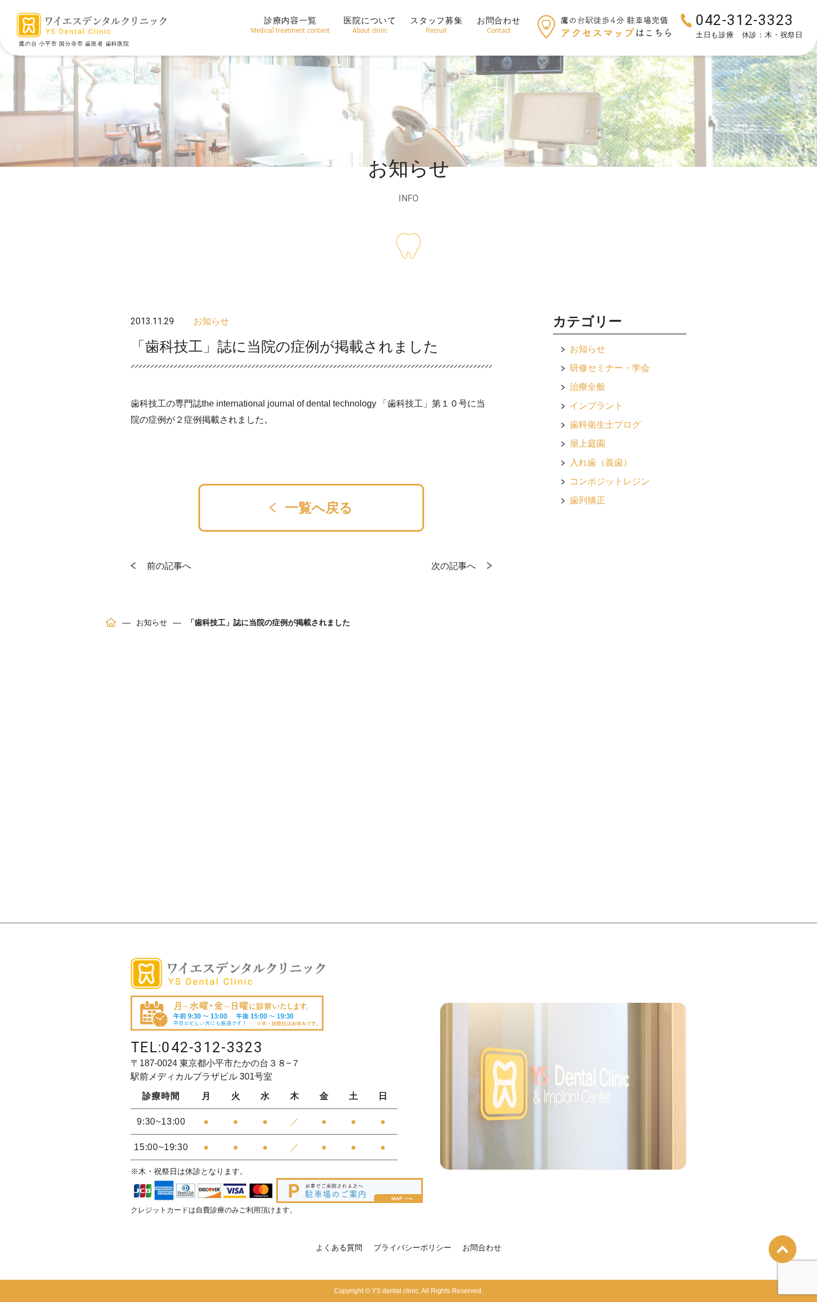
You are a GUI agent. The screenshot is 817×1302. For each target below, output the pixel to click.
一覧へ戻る (317, 507)
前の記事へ (169, 566)
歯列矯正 (587, 500)
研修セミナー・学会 (610, 368)
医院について (369, 25)
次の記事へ (453, 566)
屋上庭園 (587, 443)
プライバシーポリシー (412, 1247)
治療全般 (587, 387)
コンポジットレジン (610, 481)
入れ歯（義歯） (601, 462)
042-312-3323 (745, 20)
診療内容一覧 (290, 25)
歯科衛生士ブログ (605, 424)
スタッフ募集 (436, 25)
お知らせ (587, 349)
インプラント (596, 405)
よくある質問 (339, 1247)
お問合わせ (499, 25)
